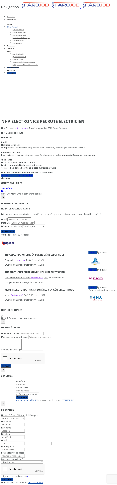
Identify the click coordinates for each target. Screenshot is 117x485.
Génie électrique (60, 128)
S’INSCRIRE (68, 400)
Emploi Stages (17, 43)
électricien (5, 178)
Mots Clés (5, 222)
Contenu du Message (11, 349)
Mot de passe (22, 387)
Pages (9, 51)
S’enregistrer (11, 19)
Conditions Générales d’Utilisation (24, 62)
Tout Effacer (7, 188)
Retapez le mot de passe (12, 452)
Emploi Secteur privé (19, 35)
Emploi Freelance (18, 40)
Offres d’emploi (12, 27)
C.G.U (29, 476)
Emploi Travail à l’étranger (21, 38)
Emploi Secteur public (20, 32)
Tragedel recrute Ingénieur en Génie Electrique (34, 254)
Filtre (3, 191)
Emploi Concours (18, 29)
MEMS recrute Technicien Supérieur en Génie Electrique (39, 289)
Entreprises (11, 46)
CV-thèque (10, 48)
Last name (6, 427)
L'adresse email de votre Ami (14, 337)
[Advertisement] (58, 96)
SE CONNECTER (35, 482)
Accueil (9, 24)
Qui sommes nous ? (19, 57)
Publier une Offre (13, 67)
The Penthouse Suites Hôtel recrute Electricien (35, 272)
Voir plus (92, 252)
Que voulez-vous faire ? (12, 459)
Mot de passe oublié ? (26, 400)
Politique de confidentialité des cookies (25, 65)
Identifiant (20, 381)
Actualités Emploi (18, 54)
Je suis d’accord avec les (18, 476)
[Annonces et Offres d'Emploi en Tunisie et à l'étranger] (65, 7)
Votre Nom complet (10, 333)
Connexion (11, 17)
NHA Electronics (11, 310)
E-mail (4, 219)
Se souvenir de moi (28, 394)
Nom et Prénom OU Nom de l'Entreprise (20, 415)
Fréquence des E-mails (11, 226)
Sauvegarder (8, 231)
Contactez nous (18, 59)
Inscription (7, 479)
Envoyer (6, 366)
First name (6, 421)
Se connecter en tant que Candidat (17, 175)
